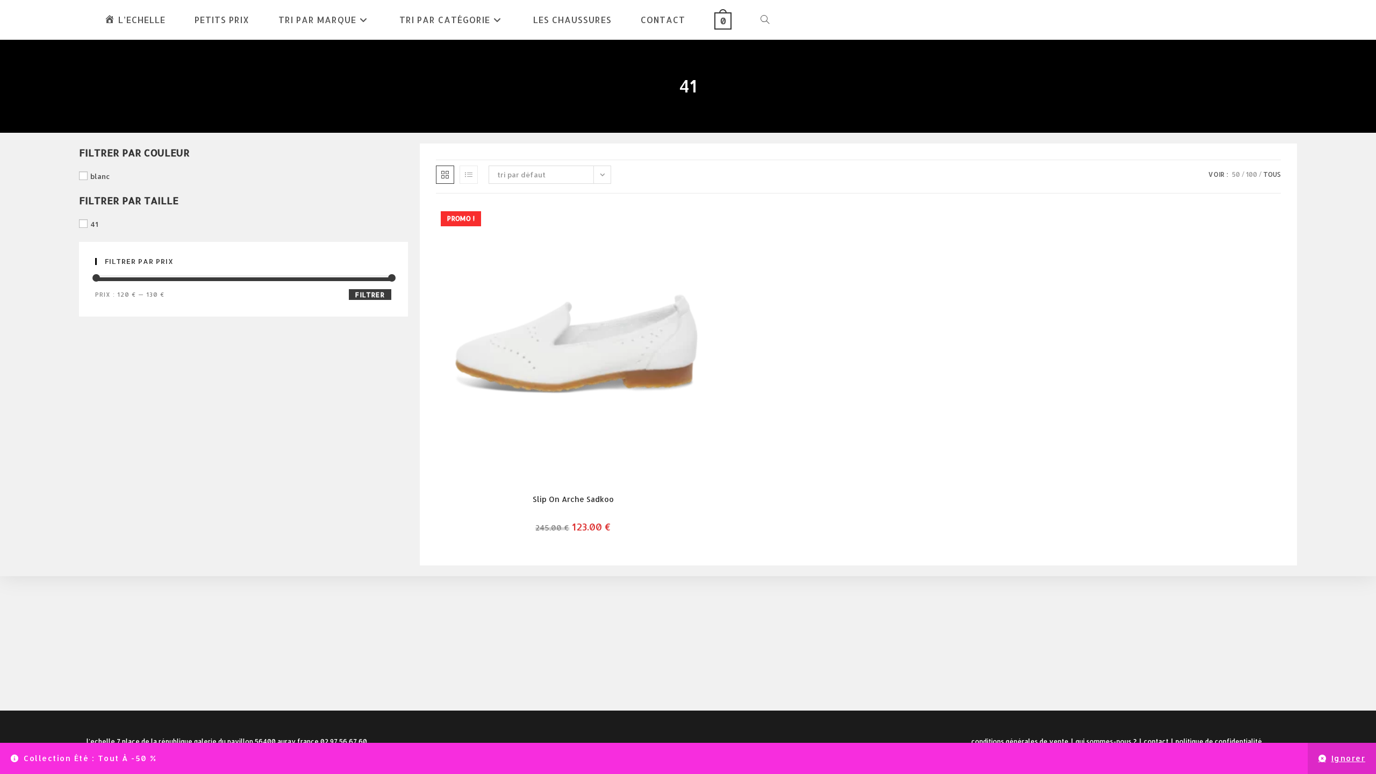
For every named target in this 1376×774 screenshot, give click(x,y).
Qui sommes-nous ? (1106, 741)
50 (1236, 174)
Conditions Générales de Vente (1020, 741)
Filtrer (369, 295)
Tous (1272, 174)
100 (1251, 174)
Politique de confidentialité (1219, 741)
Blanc (100, 176)
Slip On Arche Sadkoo (573, 499)
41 (94, 224)
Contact (1156, 741)
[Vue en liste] (469, 175)
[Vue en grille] (445, 175)
